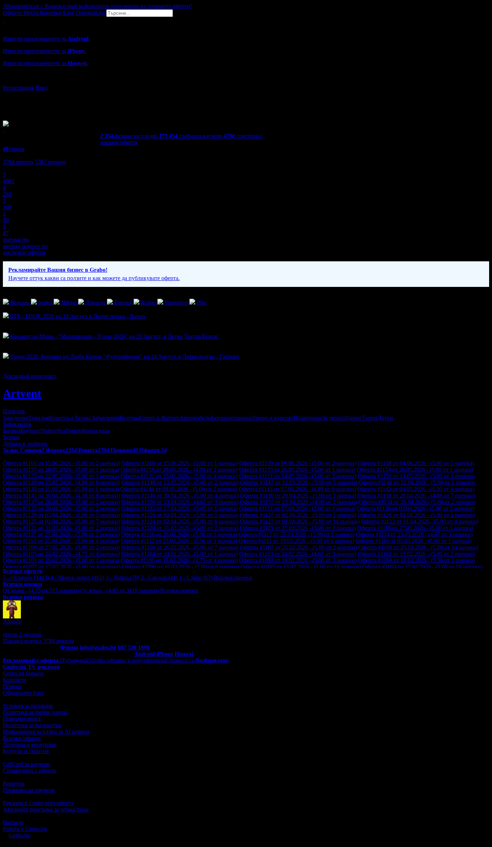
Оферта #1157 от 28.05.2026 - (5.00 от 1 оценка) (61, 470)
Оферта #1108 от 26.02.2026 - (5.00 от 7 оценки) (179, 547)
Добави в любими (25, 444)
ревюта (18, 162)
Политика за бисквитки (32, 725)
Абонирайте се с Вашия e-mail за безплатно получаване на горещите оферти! (97, 6)
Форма (69, 647)
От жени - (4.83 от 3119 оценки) (119, 590)
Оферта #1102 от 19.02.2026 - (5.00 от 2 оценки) (416, 554)
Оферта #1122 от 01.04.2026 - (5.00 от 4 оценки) (419, 521)
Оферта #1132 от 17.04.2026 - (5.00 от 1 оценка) (179, 508)
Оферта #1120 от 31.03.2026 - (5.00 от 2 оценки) (179, 528)
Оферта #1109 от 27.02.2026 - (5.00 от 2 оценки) (61, 547)
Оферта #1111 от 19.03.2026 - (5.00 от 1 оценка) (296, 541)
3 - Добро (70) (122, 578)
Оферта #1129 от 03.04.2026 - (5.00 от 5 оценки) (61, 515)
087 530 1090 (133, 647)
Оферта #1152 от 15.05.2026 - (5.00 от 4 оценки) (179, 476)
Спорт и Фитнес (159, 418)
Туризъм (38, 418)
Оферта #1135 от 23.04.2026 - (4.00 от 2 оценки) (298, 502)
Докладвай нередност (29, 376)
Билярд (12, 431)
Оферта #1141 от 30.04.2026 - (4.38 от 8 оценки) (61, 495)
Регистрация (18, 88)
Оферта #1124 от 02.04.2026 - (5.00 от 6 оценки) (179, 521)
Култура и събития (26, 751)
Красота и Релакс (70, 418)
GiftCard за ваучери (26, 764)
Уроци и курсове (273, 418)
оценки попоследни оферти (25, 249)
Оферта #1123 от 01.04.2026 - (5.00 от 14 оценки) (300, 521)
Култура (129, 418)
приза (13, 149)
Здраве (353, 418)
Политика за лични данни (35, 712)
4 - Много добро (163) (77, 578)
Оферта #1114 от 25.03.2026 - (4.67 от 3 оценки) (414, 534)
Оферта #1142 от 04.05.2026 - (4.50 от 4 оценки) (415, 489)
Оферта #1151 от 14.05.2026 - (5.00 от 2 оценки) (297, 476)
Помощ (12, 686)
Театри (73, 431)
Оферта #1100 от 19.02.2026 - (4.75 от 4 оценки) (179, 560)
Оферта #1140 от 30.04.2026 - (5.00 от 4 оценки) (179, 495)
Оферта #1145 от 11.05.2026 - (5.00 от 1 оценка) (61, 489)
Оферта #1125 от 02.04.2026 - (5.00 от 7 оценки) (61, 521)
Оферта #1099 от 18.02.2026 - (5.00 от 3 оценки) (298, 560)
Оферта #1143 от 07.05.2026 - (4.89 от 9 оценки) (297, 489)
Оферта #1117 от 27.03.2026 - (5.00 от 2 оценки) (61, 534)
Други (385, 418)
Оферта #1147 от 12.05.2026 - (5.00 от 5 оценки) (298, 482)
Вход (41, 88)
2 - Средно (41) (159, 578)
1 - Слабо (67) (196, 578)
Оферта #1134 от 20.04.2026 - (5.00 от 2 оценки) (416, 502)
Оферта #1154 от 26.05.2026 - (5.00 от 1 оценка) (415, 470)
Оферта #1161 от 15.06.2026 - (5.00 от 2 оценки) (61, 463)
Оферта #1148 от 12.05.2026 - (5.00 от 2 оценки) (179, 482)
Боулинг (31, 431)
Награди (13, 822)
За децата (333, 418)
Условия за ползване (28, 706)
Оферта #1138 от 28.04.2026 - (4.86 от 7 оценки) (416, 495)
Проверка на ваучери (29, 790)
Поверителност (22, 719)
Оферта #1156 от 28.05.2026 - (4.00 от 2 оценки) (179, 470)
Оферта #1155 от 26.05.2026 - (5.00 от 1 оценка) (297, 470)
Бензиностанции (231, 418)
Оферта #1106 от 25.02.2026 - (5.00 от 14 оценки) (418, 547)
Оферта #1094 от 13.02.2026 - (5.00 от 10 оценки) (422, 567)
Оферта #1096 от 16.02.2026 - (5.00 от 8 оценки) (180, 567)
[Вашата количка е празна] (3, 20)
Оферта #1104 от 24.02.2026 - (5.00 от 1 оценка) (179, 554)
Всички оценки (233, 578)
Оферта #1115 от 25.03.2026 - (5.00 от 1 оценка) (296, 534)
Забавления (105, 418)
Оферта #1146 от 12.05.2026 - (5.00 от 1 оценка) (416, 482)
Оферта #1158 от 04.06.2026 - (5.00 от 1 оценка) (416, 463)
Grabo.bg (19, 835)
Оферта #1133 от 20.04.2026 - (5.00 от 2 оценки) (61, 508)
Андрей (12, 621)
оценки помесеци (15, 242)
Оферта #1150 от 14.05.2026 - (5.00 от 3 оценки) (416, 476)
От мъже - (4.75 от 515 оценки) (41, 590)
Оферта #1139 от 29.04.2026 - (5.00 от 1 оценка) (298, 495)
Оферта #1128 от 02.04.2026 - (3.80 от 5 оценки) (179, 515)
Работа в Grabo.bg (25, 829)
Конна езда (95, 431)
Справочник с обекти (29, 770)
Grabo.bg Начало (23, 673)
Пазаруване (308, 418)
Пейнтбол (53, 431)
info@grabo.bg (98, 647)
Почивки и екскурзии (30, 745)
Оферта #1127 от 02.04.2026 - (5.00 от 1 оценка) (298, 515)
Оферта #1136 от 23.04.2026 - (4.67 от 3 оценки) (179, 502)
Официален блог (23, 693)
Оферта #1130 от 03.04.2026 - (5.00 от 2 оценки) (415, 508)
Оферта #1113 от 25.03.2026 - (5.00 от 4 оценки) (61, 541)
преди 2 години (22, 634)
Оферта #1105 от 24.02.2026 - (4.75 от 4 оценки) (61, 554)
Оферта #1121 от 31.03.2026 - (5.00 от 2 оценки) (61, 528)
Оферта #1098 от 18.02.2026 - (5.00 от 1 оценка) (416, 560)
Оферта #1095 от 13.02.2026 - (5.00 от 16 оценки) (301, 567)
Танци (369, 418)
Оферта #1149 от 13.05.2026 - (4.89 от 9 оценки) (61, 482)
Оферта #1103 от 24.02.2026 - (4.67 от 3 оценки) (297, 554)
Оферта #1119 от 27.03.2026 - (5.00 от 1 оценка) (298, 528)
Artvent (22, 393)
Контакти (14, 680)
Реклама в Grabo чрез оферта (38, 803)
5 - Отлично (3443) (26, 578)
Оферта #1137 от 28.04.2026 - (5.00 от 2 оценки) (61, 502)
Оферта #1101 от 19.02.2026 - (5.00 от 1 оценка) (61, 560)
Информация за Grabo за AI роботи (46, 732)
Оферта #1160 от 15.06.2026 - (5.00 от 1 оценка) (179, 463)
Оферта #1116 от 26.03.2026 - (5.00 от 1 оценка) (179, 534)
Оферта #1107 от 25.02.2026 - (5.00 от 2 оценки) (298, 547)
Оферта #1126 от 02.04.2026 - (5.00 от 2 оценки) (416, 515)
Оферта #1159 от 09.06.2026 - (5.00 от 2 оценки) (297, 463)
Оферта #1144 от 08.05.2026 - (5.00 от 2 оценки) (178, 489)
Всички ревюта (179, 590)
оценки (50, 162)
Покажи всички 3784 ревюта (38, 641)
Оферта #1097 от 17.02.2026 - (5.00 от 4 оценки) (61, 567)
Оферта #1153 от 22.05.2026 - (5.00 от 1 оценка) (61, 476)
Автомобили (195, 418)
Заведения (15, 418)
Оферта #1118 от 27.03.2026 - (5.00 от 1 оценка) (415, 528)
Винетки (13, 783)
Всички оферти (22, 738)
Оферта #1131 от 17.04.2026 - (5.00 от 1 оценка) (297, 508)
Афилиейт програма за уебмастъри (46, 809)
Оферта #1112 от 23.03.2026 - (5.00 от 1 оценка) (179, 541)
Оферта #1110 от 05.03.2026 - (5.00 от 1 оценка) (413, 541)
